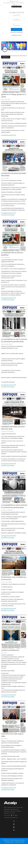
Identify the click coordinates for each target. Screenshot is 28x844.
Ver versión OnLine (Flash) (7, 215)
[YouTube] (13, 827)
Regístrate (12, 2)
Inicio (4, 2)
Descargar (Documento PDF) (8, 135)
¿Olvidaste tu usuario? (16, 35)
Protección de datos (19, 842)
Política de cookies (9, 842)
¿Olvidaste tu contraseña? (16, 32)
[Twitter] (13, 824)
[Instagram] (13, 830)
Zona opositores (20, 2)
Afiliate (8, 2)
